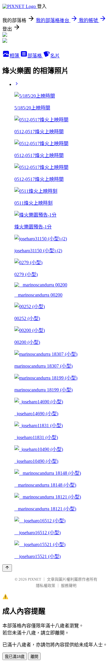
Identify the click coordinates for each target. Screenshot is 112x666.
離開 (34, 656)
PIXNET (34, 579)
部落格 (35, 55)
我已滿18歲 (14, 656)
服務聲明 (68, 585)
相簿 (15, 55)
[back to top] (7, 568)
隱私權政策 (45, 585)
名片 (55, 55)
